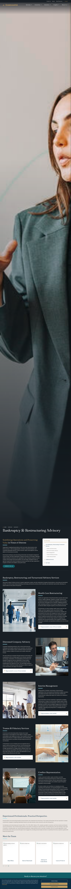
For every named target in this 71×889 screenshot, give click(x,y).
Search (66, 1)
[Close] (69, 883)
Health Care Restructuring (51, 548)
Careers (53, 1)
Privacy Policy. (4, 884)
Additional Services (50, 559)
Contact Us (49, 1)
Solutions (46, 5)
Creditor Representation (51, 556)
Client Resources (59, 1)
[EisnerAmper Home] (10, 5)
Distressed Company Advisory (52, 550)
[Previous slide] (3, 866)
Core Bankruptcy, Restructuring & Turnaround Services (55, 545)
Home (5, 527)
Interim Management (50, 552)
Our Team (48, 562)
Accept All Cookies (54, 886)
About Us (64, 5)
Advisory (16, 527)
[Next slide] (8, 866)
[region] (35, 883)
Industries (37, 5)
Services (28, 5)
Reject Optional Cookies (54, 883)
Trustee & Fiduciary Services (52, 554)
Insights (55, 5)
